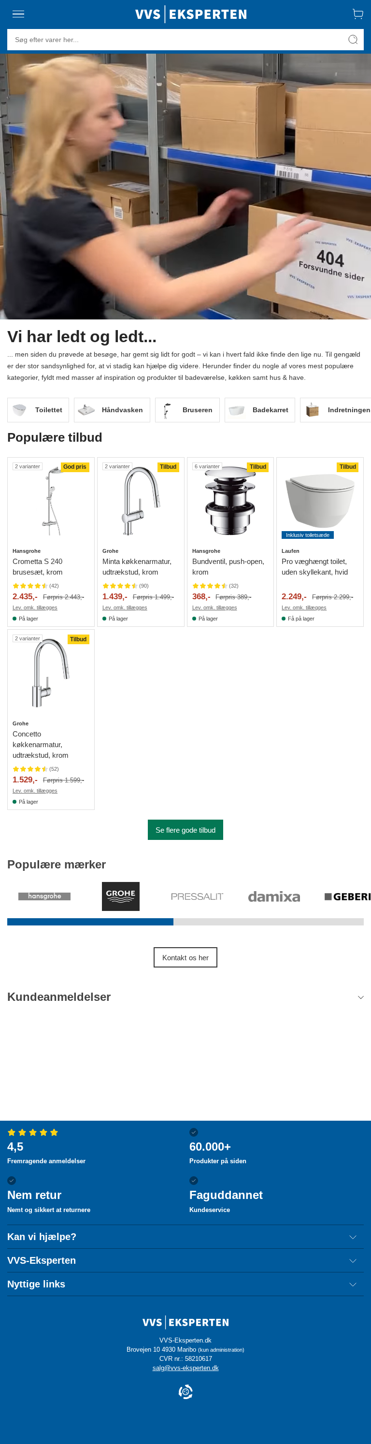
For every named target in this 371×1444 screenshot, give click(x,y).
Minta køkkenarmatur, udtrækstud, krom (136, 566)
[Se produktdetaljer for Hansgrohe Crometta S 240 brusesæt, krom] (51, 501)
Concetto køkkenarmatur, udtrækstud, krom (41, 744)
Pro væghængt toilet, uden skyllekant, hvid (315, 566)
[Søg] (353, 39)
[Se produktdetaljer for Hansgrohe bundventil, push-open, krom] (230, 501)
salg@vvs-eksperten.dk (186, 1368)
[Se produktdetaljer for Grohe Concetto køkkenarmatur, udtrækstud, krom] (51, 673)
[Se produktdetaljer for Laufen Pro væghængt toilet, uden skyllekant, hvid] (320, 501)
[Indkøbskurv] (358, 14)
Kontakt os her (185, 957)
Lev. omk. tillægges (35, 607)
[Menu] (18, 14)
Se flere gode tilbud (185, 830)
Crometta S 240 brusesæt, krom (38, 566)
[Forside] (191, 14)
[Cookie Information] (185, 1393)
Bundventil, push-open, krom (228, 566)
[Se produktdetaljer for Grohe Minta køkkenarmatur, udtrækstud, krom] (141, 501)
